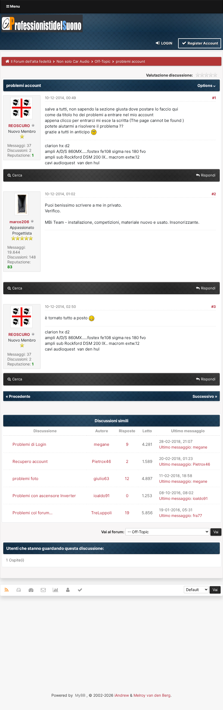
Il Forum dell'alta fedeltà (31, 61)
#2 (214, 194)
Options (205, 85)
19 (127, 512)
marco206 (19, 221)
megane (101, 444)
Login (166, 43)
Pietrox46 (101, 461)
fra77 (197, 515)
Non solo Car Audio (73, 61)
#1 (214, 98)
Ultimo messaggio (175, 447)
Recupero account (30, 461)
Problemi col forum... (32, 512)
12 (127, 478)
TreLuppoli (101, 512)
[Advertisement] (111, 639)
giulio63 (101, 478)
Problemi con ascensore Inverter (44, 495)
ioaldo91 (102, 495)
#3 (213, 306)
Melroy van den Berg (152, 695)
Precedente (19, 396)
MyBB (80, 695)
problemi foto (25, 478)
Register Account (202, 43)
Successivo (203, 396)
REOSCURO (19, 125)
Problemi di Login (29, 444)
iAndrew (121, 695)
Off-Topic (102, 61)
